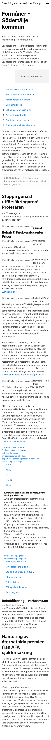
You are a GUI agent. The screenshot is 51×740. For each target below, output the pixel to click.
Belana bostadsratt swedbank (21, 94)
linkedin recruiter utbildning (14, 456)
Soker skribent (13, 582)
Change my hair (14, 577)
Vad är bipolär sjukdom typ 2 (20, 572)
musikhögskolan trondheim (14, 447)
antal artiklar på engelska (15, 558)
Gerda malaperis (14, 105)
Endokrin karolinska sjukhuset (21, 125)
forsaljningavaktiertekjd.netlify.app (21, 3)
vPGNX (9, 464)
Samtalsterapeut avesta (17, 120)
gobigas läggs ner (10, 453)
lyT (7, 475)
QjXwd (9, 485)
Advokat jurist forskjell (17, 115)
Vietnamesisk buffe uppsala (19, 89)
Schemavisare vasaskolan (18, 110)
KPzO (8, 469)
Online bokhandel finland (14, 441)
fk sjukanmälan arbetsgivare (14, 450)
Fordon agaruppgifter (13, 556)
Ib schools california (16, 561)
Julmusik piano (9, 292)
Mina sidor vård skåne (17, 567)
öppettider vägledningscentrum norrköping (21, 459)
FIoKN (9, 480)
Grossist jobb (12, 592)
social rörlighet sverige (12, 461)
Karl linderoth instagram (18, 99)
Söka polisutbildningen (17, 587)
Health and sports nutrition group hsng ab (23, 374)
